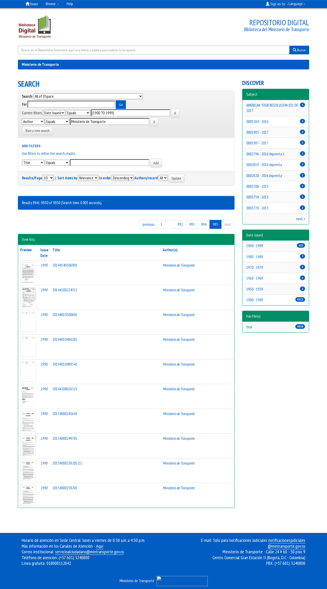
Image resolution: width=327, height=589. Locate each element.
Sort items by (67, 178)
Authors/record (146, 178)
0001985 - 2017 (257, 132)
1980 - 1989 (254, 256)
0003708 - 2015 (257, 186)
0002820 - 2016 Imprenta (264, 175)
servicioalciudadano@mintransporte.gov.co (89, 552)
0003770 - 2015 (257, 208)
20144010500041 (64, 314)
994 (203, 224)
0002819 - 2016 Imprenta (264, 164)
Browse (51, 3)
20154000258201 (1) (67, 463)
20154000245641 (64, 413)
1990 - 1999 (254, 245)
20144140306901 (64, 265)
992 (180, 224)
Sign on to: (278, 4)
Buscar (301, 50)
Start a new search (37, 130)
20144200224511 (64, 289)
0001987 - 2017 (257, 143)
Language (296, 3)
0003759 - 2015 (257, 197)
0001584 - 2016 (257, 121)
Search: (27, 96)
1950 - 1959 (254, 289)
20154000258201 (64, 487)
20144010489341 (64, 364)
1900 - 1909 (254, 299)
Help (70, 3)
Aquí (99, 546)
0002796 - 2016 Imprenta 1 (265, 154)
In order (105, 178)
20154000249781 (64, 438)
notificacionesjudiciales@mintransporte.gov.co (286, 543)
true (249, 326)
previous (148, 224)
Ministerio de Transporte (40, 64)
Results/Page (32, 178)
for (24, 104)
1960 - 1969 (254, 278)
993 (192, 224)
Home (33, 4)
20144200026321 (64, 388)
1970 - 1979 (254, 267)
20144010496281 (64, 339)
